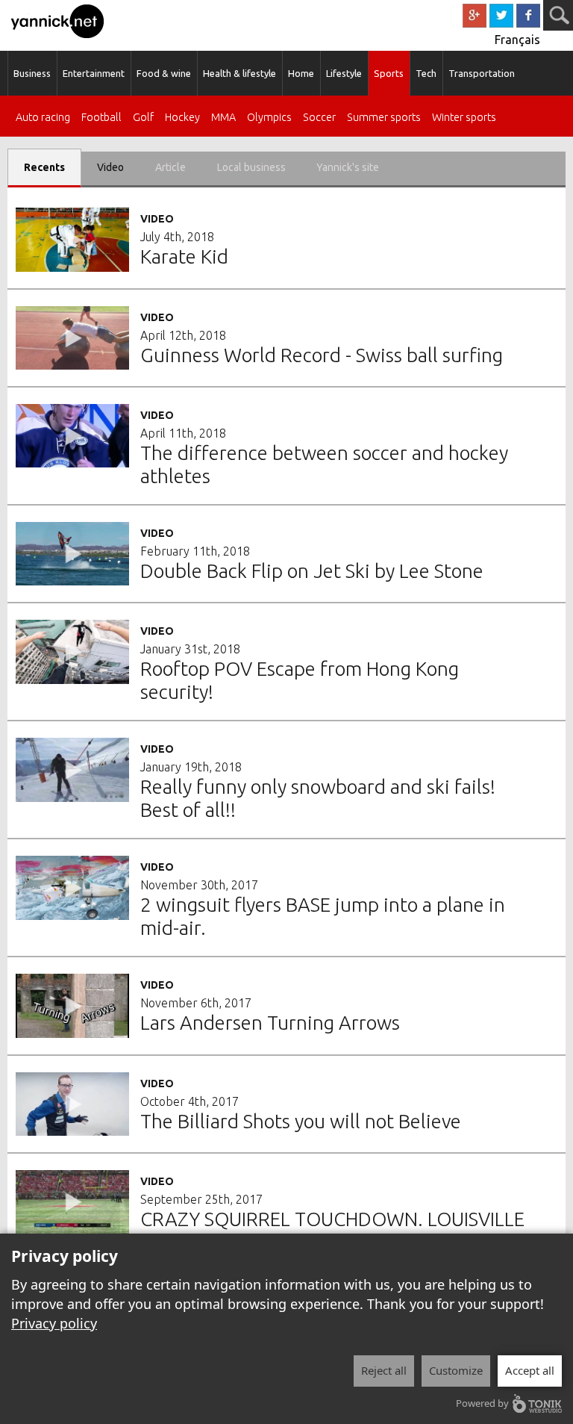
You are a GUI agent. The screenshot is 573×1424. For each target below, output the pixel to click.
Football (101, 117)
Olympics (269, 117)
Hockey (182, 117)
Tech (426, 73)
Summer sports (384, 117)
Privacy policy (54, 1323)
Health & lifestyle (239, 73)
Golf (143, 117)
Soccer (319, 117)
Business (32, 73)
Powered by (482, 1403)
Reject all (384, 1370)
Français (517, 39)
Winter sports (464, 117)
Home (301, 73)
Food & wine (164, 73)
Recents (44, 167)
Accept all (529, 1370)
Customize (456, 1370)
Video (110, 167)
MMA (223, 117)
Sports (389, 73)
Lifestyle (344, 73)
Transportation (481, 73)
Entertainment (94, 73)
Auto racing (43, 117)
